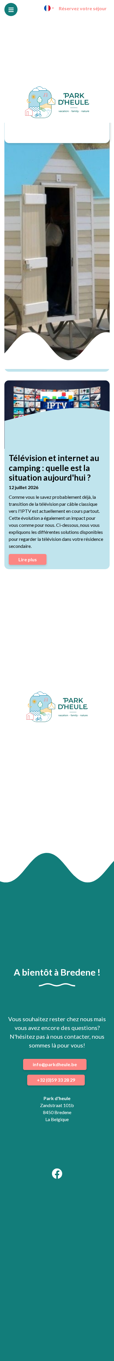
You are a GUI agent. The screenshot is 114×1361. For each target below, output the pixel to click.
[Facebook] (57, 1175)
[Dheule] (57, 102)
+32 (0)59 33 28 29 (56, 1080)
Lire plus (27, 559)
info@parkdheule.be (55, 1064)
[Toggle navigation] (11, 9)
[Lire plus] (57, 414)
